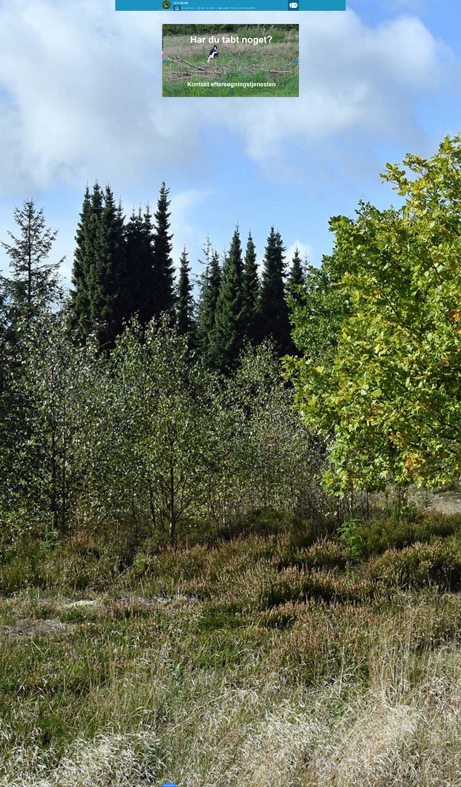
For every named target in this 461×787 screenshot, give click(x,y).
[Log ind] (295, 5)
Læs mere (230, 709)
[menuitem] (177, 8)
